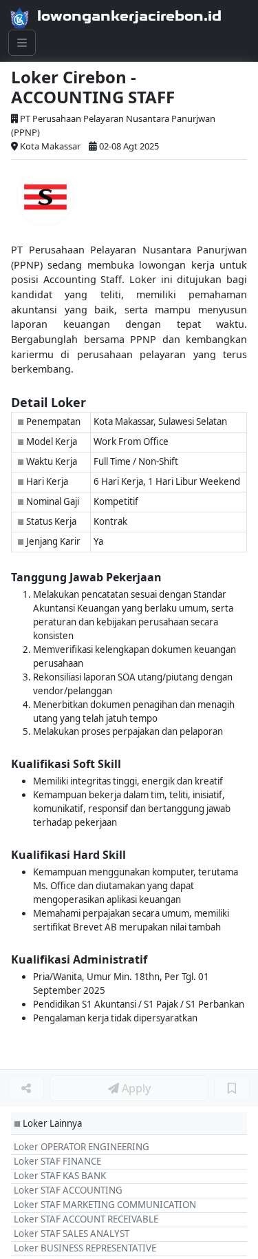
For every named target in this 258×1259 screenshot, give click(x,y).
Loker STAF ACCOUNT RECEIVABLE (86, 1219)
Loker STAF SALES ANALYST (71, 1233)
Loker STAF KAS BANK (60, 1175)
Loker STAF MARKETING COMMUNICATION (105, 1204)
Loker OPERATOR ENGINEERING (81, 1147)
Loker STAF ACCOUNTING (68, 1190)
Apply (135, 1088)
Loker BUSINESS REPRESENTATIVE (85, 1248)
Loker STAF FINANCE (57, 1161)
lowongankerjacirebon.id (129, 16)
